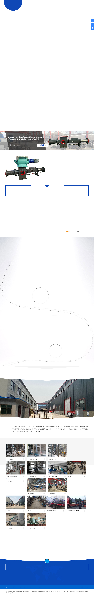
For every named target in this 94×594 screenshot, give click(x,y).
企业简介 (74, 8)
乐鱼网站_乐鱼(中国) (57, 591)
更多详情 (37, 431)
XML (42, 587)
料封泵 (43, 56)
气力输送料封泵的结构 (60, 516)
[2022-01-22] (35, 505)
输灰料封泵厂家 (58, 520)
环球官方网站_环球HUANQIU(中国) (14, 591)
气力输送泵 (50, 56)
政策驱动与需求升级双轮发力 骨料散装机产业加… (66, 494)
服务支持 (82, 8)
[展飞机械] (13, 5)
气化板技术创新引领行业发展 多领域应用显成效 (66, 501)
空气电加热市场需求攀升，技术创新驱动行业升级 (66, 486)
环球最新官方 (42, 591)
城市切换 (72, 1)
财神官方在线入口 (27, 591)
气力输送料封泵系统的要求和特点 (63, 531)
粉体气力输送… (38, 56)
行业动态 (26, 576)
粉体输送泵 (64, 102)
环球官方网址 (35, 591)
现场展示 (49, 8)
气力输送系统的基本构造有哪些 (62, 538)
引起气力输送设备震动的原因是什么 (63, 535)
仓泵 (46, 56)
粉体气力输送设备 (43, 83)
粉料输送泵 (64, 121)
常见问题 (26, 579)
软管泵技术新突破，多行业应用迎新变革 (64, 505)
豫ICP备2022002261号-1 (34, 587)
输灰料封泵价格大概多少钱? (61, 513)
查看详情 (38, 85)
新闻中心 (65, 8)
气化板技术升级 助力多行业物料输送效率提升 (65, 482)
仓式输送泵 (43, 121)
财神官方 (16, 592)
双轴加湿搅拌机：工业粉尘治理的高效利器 (65, 497)
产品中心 (40, 8)
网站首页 (32, 8)
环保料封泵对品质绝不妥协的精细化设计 (64, 527)
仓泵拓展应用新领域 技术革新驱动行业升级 (65, 490)
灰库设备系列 (52, 66)
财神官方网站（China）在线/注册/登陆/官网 (72, 591)
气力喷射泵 (86, 102)
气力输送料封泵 (86, 121)
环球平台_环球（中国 (37, 11)
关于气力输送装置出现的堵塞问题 (63, 524)
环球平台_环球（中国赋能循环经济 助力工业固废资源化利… (69, 508)
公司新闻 (26, 574)
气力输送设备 (40, 66)
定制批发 (48, 85)
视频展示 (57, 8)
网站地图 (39, 587)
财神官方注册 (49, 591)
